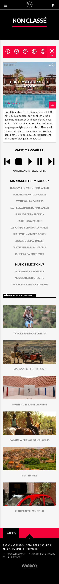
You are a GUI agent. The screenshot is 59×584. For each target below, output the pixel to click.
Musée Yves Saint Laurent (29, 404)
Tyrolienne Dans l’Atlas (29, 333)
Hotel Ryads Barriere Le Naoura (30, 83)
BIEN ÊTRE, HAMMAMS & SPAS (29, 234)
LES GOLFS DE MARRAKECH (29, 241)
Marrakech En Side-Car (29, 369)
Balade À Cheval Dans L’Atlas (29, 440)
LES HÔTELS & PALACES (29, 221)
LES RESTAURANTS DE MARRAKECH (29, 208)
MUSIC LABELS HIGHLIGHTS (29, 278)
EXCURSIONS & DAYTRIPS (29, 201)
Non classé (10, 65)
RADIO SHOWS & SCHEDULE (29, 271)
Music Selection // (15, 554)
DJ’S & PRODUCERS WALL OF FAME (29, 284)
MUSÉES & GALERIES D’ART (29, 254)
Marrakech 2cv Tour (29, 511)
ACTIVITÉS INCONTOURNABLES (29, 194)
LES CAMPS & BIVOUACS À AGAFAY (29, 227)
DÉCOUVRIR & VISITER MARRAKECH (29, 188)
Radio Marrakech (12, 103)
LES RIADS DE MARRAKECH (29, 214)
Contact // (16, 557)
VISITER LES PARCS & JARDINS (29, 247)
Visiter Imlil (29, 475)
